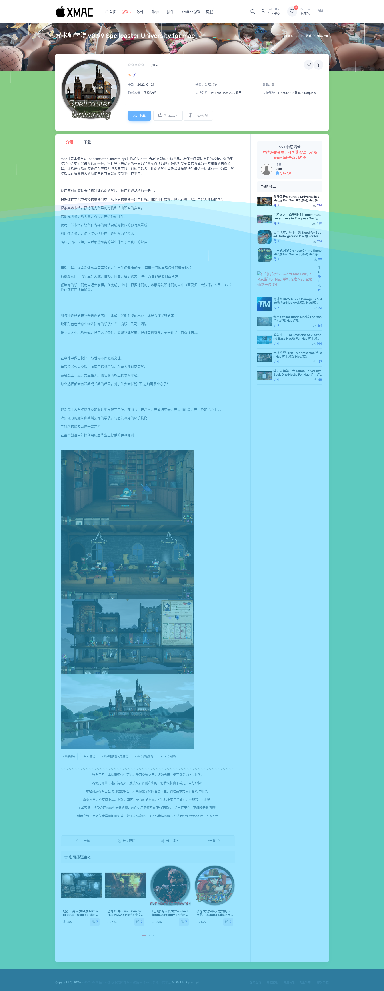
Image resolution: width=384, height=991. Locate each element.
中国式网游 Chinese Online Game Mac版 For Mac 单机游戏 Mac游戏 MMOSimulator (297, 254)
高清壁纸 (272, 982)
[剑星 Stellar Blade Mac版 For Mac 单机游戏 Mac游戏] (264, 322)
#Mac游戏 (88, 756)
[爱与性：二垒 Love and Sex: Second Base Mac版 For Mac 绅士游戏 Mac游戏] (264, 339)
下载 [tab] (87, 142)
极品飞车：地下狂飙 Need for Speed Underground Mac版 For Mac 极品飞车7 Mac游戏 (297, 236)
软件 (140, 12)
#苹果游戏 (69, 756)
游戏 (125, 12)
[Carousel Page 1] (144, 935)
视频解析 (306, 982)
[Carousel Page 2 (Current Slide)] (149, 935)
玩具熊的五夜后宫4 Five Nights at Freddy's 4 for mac (170, 914)
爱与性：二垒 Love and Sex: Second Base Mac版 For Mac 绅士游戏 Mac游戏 (297, 338)
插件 (170, 12)
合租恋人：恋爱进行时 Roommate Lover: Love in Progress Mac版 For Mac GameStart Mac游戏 (297, 218)
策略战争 (323, 36)
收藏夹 (305, 11)
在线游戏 (255, 982)
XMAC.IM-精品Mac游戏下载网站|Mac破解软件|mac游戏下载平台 (126, 982)
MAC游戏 (305, 36)
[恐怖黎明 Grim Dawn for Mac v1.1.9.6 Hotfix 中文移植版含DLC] (125, 885)
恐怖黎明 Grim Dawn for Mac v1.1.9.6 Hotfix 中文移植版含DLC (124, 914)
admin (280, 169)
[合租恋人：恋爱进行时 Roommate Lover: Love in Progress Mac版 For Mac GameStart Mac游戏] (264, 219)
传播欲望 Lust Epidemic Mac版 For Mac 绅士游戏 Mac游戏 (297, 354)
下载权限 (201, 115)
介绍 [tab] (69, 142)
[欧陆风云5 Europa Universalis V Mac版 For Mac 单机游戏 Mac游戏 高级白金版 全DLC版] (264, 201)
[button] (253, 11)
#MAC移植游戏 (144, 756)
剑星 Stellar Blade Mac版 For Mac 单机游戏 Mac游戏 (297, 318)
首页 (112, 12)
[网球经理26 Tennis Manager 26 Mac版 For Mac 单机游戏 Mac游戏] (264, 304)
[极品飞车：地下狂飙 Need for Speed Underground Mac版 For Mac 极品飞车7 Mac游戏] (264, 237)
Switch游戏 (191, 12)
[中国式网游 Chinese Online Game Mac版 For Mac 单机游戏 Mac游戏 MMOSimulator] (264, 255)
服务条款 (323, 982)
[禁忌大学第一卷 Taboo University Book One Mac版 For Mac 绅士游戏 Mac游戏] (264, 375)
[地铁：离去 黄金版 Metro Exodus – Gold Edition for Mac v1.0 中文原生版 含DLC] (81, 885)
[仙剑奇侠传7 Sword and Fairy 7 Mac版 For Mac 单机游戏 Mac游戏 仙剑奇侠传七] (286, 279)
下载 (142, 115)
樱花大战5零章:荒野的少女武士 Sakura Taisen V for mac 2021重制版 (214, 914)
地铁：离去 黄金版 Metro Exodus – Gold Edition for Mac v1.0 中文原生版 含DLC (81, 916)
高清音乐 (289, 982)
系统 (155, 12)
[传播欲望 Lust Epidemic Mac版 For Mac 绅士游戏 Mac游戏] (264, 357)
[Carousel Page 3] (153, 935)
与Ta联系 (285, 173)
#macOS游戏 (168, 756)
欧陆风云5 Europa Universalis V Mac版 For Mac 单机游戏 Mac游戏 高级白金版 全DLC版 (297, 200)
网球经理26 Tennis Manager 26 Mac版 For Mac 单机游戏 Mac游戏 (297, 301)
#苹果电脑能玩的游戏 (115, 756)
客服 (209, 12)
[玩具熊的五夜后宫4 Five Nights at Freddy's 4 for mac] (170, 885)
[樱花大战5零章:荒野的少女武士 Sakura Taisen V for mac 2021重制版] (214, 885)
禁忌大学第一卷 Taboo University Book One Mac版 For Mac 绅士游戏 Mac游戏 (297, 374)
